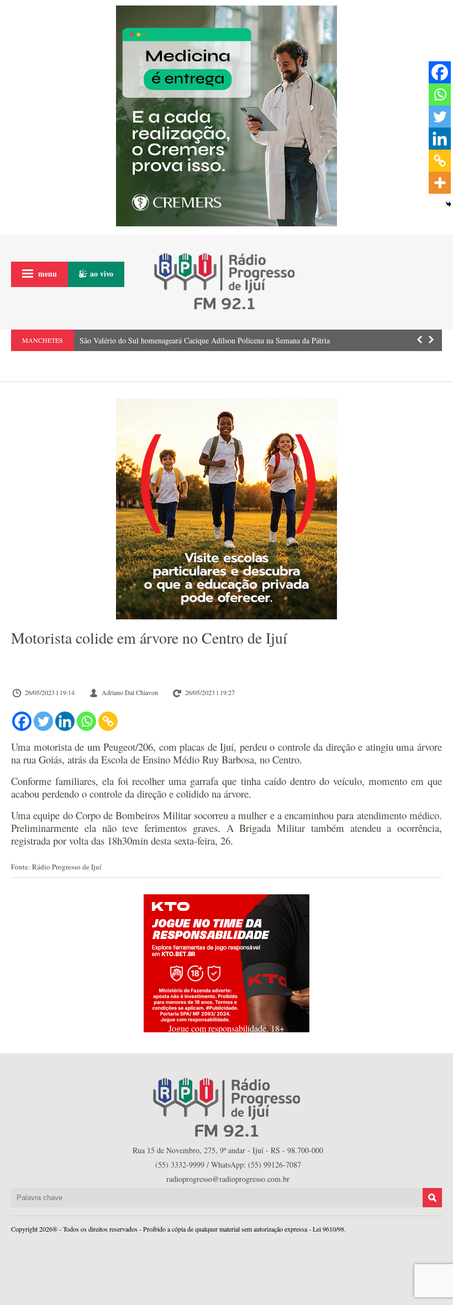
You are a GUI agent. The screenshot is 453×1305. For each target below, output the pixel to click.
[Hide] (448, 204)
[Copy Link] (108, 721)
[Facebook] (21, 721)
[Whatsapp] (86, 721)
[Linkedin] (65, 721)
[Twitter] (43, 721)
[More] (440, 183)
